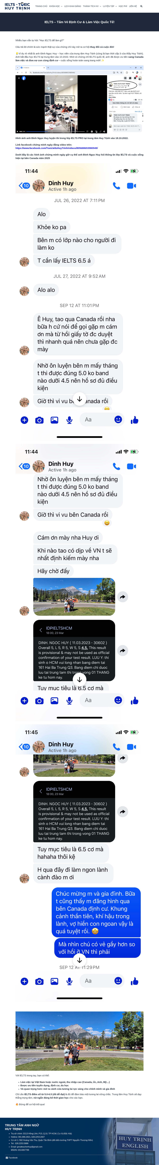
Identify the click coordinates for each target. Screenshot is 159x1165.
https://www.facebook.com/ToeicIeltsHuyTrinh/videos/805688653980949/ (57, 148)
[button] (55, 6)
